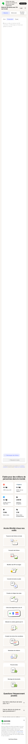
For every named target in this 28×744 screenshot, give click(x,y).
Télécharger (23, 3)
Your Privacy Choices (12, 739)
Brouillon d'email (22, 13)
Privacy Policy (20, 731)
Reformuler (14, 13)
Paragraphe (10, 19)
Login (21, 8)
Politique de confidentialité (19, 467)
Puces (16, 19)
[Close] (24, 720)
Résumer (6, 13)
